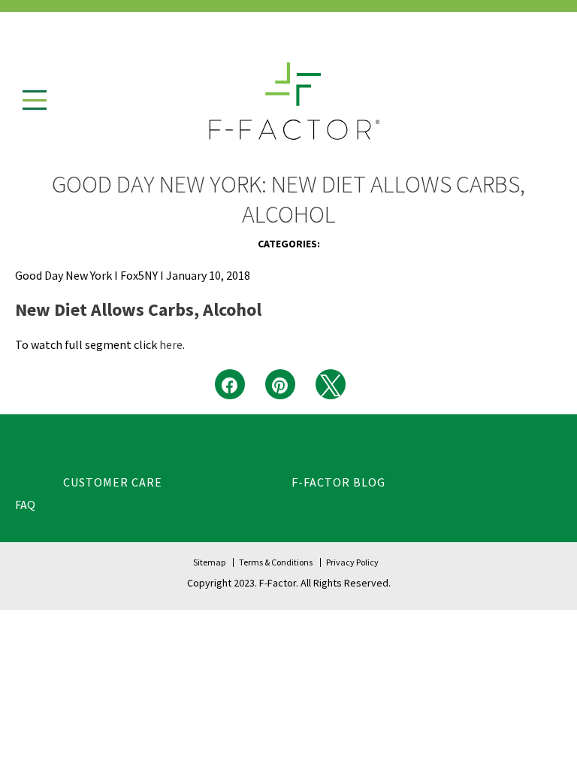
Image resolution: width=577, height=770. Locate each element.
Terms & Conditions (276, 562)
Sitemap (209, 562)
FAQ (25, 504)
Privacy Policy (352, 562)
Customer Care (112, 482)
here (171, 344)
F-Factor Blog (338, 482)
